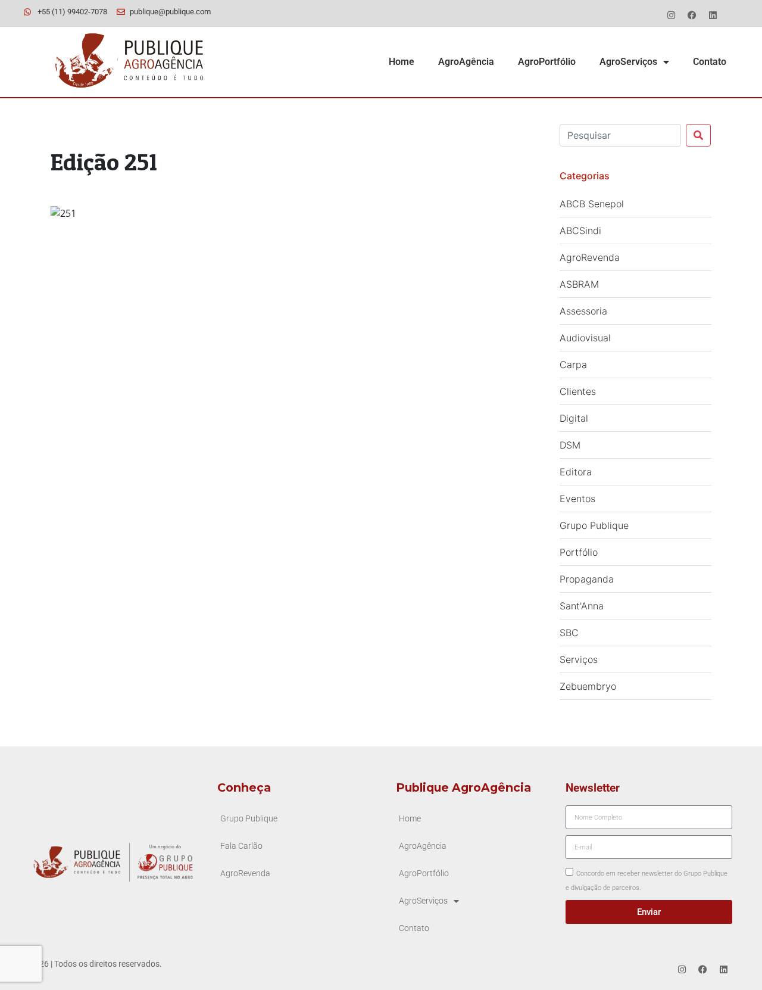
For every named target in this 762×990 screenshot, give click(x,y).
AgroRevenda (590, 257)
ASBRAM (579, 284)
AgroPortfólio (547, 61)
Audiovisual (585, 338)
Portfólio (579, 552)
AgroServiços (628, 61)
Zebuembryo (588, 686)
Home (401, 61)
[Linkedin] (713, 15)
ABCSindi (580, 230)
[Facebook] (692, 15)
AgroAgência (466, 61)
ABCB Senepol (592, 204)
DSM (570, 445)
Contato (709, 61)
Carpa (573, 365)
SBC (569, 633)
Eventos (577, 499)
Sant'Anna (582, 606)
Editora (576, 472)
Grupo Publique (594, 525)
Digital (574, 418)
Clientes (578, 391)
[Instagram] (671, 15)
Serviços (579, 659)
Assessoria (583, 311)
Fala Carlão (241, 846)
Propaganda (587, 579)
